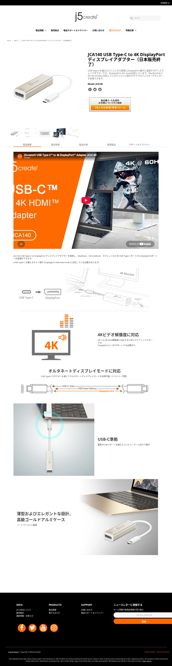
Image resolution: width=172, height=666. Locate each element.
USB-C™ (16, 41)
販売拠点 (55, 30)
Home (9, 41)
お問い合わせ (98, 30)
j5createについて (23, 609)
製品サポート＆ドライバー (76, 30)
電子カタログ (115, 30)
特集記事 (130, 30)
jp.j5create (36, 652)
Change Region (13, 652)
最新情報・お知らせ (24, 616)
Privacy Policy (150, 652)
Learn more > (147, 661)
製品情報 (40, 30)
